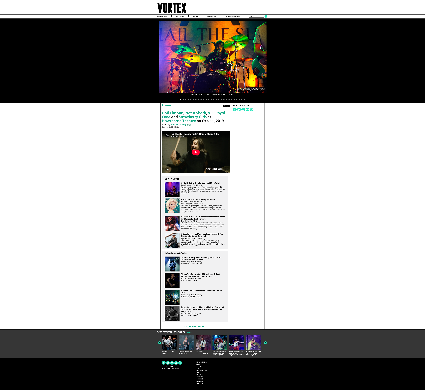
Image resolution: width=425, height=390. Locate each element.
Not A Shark (195, 112)
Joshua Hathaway (178, 124)
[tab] (188, 332)
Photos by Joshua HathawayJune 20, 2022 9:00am (200, 277)
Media (196, 16)
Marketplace (233, 16)
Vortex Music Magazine (170, 368)
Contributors (201, 371)
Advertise (200, 373)
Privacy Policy (201, 362)
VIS (210, 112)
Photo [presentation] (189, 332)
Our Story (200, 366)
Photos (166, 105)
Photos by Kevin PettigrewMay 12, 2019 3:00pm (202, 311)
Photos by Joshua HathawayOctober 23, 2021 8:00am (201, 294)
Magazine (200, 381)
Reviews (180, 16)
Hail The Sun (172, 112)
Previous (159, 342)
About (198, 364)
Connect (199, 379)
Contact (199, 377)
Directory (212, 16)
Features (162, 16)
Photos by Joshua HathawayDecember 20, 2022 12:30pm (201, 261)
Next (265, 342)
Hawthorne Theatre (179, 120)
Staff (198, 368)
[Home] (171, 13)
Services (199, 375)
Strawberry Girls (193, 116)
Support (199, 383)
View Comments (196, 326)
